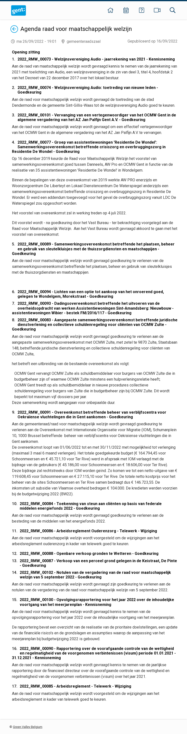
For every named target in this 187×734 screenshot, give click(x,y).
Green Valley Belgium (27, 727)
